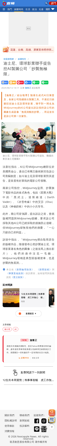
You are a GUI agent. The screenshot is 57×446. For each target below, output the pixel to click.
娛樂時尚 (18, 9)
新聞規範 (24, 420)
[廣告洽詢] (52, 419)
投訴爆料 (24, 425)
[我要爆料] (52, 412)
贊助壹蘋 (11, 84)
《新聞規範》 (44, 269)
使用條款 (9, 425)
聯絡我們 (24, 415)
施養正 (28, 87)
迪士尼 (7, 329)
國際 (48, 9)
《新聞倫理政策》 (24, 269)
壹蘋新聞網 (8, 59)
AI (16, 329)
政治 (34, 9)
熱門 (9, 9)
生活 (27, 9)
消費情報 (9, 431)
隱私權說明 (10, 420)
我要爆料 (19, 84)
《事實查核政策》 (16, 273)
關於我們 (9, 415)
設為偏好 (4, 84)
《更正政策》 (18, 277)
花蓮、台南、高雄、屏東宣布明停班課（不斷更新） (32, 50)
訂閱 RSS (25, 358)
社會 (41, 9)
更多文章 (35, 358)
